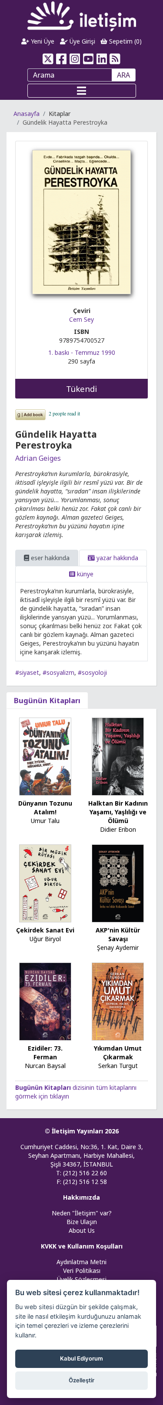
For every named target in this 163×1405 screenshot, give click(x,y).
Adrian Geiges (38, 458)
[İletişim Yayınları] (81, 16)
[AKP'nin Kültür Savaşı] (118, 883)
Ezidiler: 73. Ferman (45, 1052)
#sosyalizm (58, 672)
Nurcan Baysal (45, 1065)
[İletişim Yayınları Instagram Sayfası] (75, 58)
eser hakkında (49, 558)
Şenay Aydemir (118, 947)
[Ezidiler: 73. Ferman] (45, 1001)
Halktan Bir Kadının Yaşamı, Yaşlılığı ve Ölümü (118, 812)
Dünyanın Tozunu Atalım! (45, 807)
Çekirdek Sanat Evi (45, 930)
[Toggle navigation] (81, 91)
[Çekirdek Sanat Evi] (45, 883)
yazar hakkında (116, 558)
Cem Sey (81, 319)
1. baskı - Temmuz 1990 (81, 352)
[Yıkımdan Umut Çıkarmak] (118, 1001)
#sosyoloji (92, 672)
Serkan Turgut (118, 1065)
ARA (123, 75)
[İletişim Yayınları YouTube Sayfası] (88, 58)
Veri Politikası (81, 1270)
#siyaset (27, 672)
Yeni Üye (41, 41)
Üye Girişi (81, 41)
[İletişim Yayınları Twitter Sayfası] (48, 58)
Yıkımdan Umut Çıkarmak (118, 1052)
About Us (82, 1230)
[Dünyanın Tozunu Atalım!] (45, 756)
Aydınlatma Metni (81, 1262)
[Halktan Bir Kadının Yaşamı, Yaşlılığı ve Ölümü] (118, 756)
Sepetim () (124, 41)
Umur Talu (45, 820)
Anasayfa (26, 113)
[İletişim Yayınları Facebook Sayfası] (61, 58)
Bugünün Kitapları (47, 700)
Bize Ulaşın (82, 1222)
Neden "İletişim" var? (82, 1213)
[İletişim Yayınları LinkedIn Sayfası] (101, 58)
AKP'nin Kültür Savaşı (118, 934)
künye (84, 574)
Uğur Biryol (45, 939)
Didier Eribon (118, 829)
